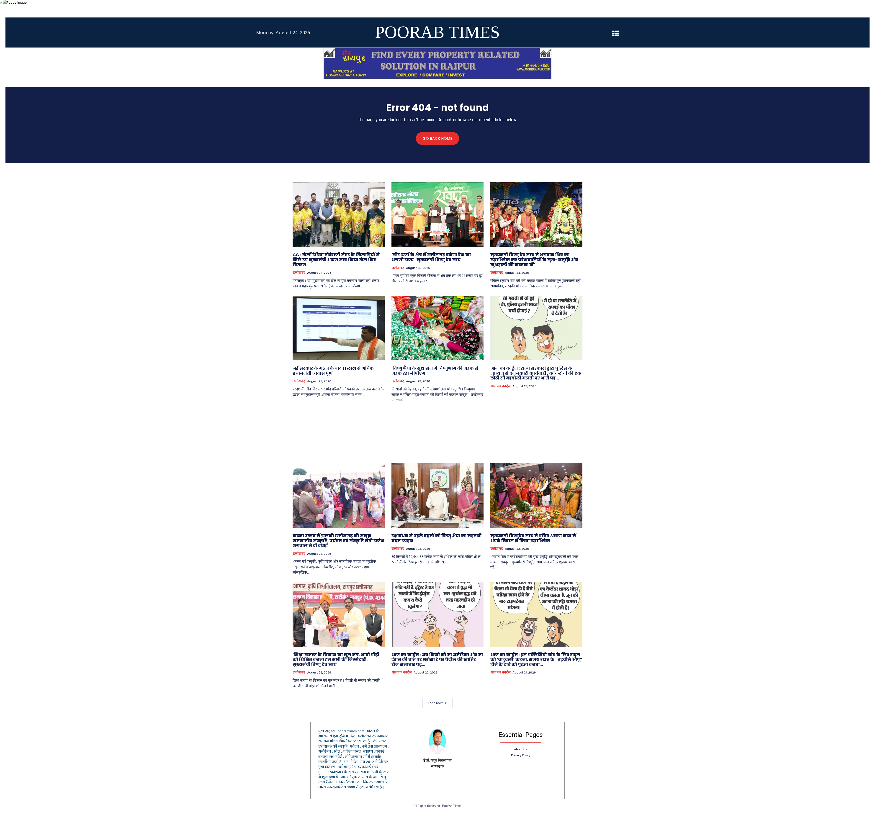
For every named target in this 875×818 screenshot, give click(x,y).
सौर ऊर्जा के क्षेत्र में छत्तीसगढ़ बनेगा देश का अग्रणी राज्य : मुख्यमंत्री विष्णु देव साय (431, 257)
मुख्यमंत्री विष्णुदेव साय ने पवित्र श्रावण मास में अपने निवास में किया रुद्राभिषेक (533, 538)
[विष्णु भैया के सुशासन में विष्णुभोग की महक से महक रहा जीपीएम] (437, 328)
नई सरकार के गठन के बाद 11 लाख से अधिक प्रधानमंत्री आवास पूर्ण (333, 370)
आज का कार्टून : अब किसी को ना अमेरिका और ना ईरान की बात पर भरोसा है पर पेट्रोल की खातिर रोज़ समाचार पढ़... (437, 659)
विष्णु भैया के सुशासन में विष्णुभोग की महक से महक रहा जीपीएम (434, 370)
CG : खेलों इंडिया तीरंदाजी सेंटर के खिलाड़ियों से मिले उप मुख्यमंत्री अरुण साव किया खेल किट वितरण (336, 259)
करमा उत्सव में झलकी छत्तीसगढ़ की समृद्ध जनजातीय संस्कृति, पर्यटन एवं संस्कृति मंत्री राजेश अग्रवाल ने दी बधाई (338, 540)
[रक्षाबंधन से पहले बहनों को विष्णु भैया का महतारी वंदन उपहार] (437, 495)
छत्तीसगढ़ (299, 273)
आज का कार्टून (500, 386)
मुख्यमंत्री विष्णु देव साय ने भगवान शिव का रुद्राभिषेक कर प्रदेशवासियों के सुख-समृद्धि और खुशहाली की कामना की (534, 259)
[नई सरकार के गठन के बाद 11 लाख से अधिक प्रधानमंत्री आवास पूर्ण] (339, 328)
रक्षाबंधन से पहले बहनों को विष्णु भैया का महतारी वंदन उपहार (436, 538)
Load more (435, 703)
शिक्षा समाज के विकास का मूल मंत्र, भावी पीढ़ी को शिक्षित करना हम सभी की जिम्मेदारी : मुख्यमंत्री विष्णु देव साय (336, 659)
